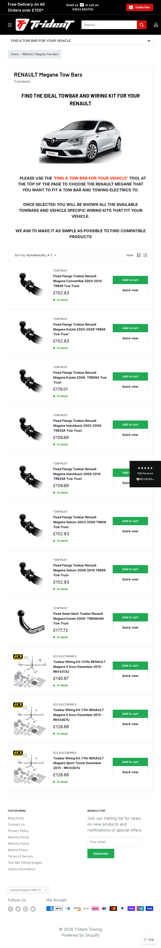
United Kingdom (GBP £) (25, 890)
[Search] (142, 24)
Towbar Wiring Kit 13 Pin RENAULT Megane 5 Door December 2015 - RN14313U (79, 667)
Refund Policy (18, 850)
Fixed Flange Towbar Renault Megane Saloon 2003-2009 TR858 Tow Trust (79, 522)
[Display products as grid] (145, 255)
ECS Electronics (64, 656)
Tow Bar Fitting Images (25, 862)
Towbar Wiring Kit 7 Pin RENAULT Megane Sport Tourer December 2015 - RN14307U (78, 763)
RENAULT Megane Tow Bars (40, 54)
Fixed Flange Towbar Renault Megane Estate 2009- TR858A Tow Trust (80, 377)
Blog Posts (16, 818)
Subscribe (142, 7)
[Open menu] (10, 25)
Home (14, 54)
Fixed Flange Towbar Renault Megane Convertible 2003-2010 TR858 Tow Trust (77, 281)
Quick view (130, 290)
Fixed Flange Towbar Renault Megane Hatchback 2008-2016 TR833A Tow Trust (77, 474)
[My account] (156, 25)
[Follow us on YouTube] (33, 909)
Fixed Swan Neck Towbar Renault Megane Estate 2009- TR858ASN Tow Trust (78, 618)
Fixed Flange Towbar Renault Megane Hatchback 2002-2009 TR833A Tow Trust (77, 425)
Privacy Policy (18, 831)
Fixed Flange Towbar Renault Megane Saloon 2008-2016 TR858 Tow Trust (79, 570)
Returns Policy (18, 843)
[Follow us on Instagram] (25, 909)
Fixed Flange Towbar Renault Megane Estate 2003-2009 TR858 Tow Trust (79, 329)
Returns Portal (18, 837)
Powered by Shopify (80, 935)
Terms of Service (20, 856)
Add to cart (130, 280)
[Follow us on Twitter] (18, 909)
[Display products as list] (139, 255)
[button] (145, 474)
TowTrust (60, 270)
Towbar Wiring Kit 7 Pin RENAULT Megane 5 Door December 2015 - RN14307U (78, 715)
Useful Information (21, 869)
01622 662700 (82, 9)
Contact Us (16, 824)
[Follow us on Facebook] (10, 909)
